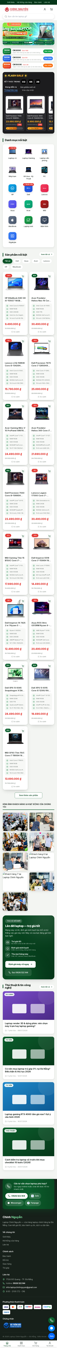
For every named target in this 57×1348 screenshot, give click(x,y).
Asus (26, 261)
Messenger (16, 1203)
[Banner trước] (8, 34)
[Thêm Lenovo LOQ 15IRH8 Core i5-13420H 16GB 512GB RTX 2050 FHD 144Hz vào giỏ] (23, 341)
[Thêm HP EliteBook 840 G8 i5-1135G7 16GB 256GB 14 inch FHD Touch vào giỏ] (23, 276)
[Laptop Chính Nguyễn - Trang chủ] (16, 9)
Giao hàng (7, 1264)
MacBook (17, 267)
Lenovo (46, 261)
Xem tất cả (45, 254)
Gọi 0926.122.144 (20, 972)
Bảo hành (38, 2)
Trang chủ (7, 1346)
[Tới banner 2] (27, 42)
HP (6, 267)
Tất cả (7, 261)
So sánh (16, 332)
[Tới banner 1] (25, 42)
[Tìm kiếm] (6, 16)
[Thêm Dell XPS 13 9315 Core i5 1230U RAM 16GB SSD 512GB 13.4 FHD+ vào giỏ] (49, 666)
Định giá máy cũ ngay (18, 964)
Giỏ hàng (35, 1346)
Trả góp (6, 1268)
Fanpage (33, 1203)
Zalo (35, 1196)
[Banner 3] (28, 34)
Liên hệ (47, 2)
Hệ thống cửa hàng (24, 2)
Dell (17, 261)
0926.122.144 (18, 1196)
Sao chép (48, 51)
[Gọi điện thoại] (51, 1320)
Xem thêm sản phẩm (28, 795)
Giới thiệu (11, 2)
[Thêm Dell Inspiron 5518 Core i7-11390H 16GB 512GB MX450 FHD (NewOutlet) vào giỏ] (49, 536)
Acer (36, 261)
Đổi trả (5, 1260)
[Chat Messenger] (51, 1328)
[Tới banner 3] (30, 42)
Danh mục (21, 1346)
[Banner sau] (49, 34)
